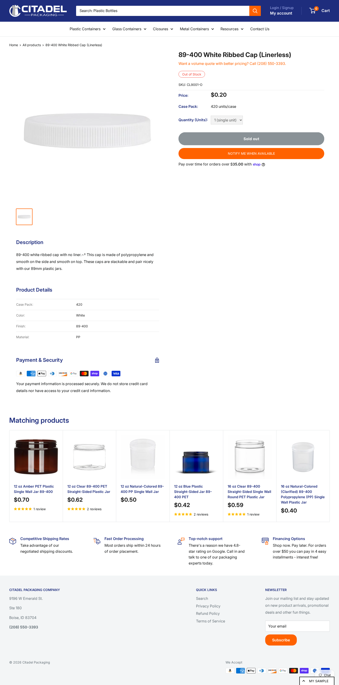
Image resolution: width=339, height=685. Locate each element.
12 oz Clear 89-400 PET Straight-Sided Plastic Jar (88, 489)
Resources (229, 29)
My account (281, 13)
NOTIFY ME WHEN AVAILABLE (251, 153)
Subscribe (281, 640)
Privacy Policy (208, 606)
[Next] (324, 476)
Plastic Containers (85, 29)
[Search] (255, 11)
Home (13, 45)
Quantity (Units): (193, 120)
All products (32, 45)
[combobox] (162, 11)
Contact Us (259, 29)
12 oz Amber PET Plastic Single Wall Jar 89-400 (34, 489)
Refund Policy (208, 613)
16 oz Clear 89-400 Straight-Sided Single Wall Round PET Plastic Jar (249, 491)
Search (202, 598)
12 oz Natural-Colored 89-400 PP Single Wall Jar (142, 489)
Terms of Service (210, 621)
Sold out (251, 138)
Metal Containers (194, 29)
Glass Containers (126, 29)
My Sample (318, 681)
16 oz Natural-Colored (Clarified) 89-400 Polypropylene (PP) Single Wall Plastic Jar (303, 494)
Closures (160, 29)
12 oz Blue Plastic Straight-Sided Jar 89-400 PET (193, 491)
